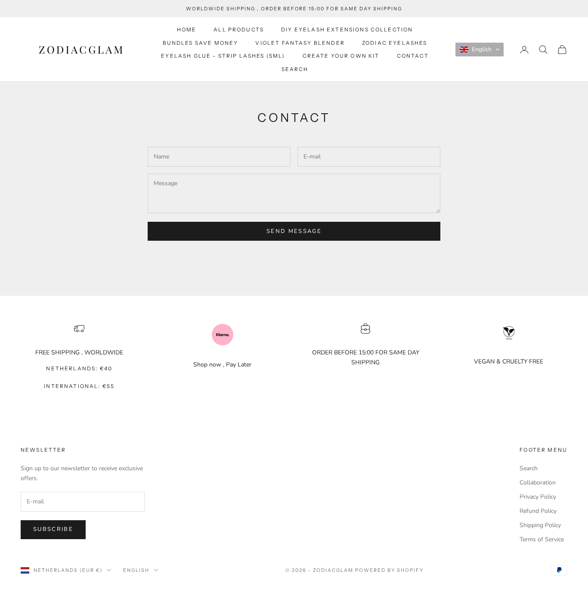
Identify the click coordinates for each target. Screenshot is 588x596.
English (136, 570)
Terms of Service (542, 539)
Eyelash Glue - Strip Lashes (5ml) (223, 56)
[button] (479, 49)
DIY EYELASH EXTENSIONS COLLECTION (347, 29)
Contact (413, 56)
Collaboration (538, 482)
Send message (294, 231)
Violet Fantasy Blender (300, 43)
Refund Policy (538, 511)
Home (187, 29)
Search (295, 69)
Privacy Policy (538, 497)
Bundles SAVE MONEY (200, 43)
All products (239, 29)
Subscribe (53, 529)
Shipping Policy (540, 525)
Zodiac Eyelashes (394, 43)
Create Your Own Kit (341, 56)
